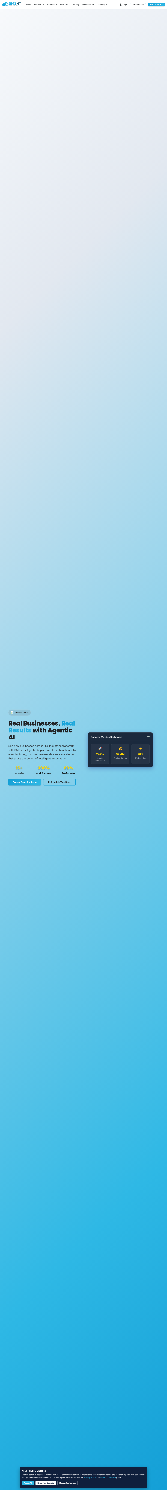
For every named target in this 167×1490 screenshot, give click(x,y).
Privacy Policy (90, 1477)
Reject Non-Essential (45, 1483)
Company (101, 4)
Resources (86, 4)
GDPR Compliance (108, 1477)
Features (64, 4)
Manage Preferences (67, 1483)
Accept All (28, 1483)
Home (28, 4)
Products (37, 4)
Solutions (51, 4)
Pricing (76, 4)
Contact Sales (138, 4)
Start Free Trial (156, 4)
